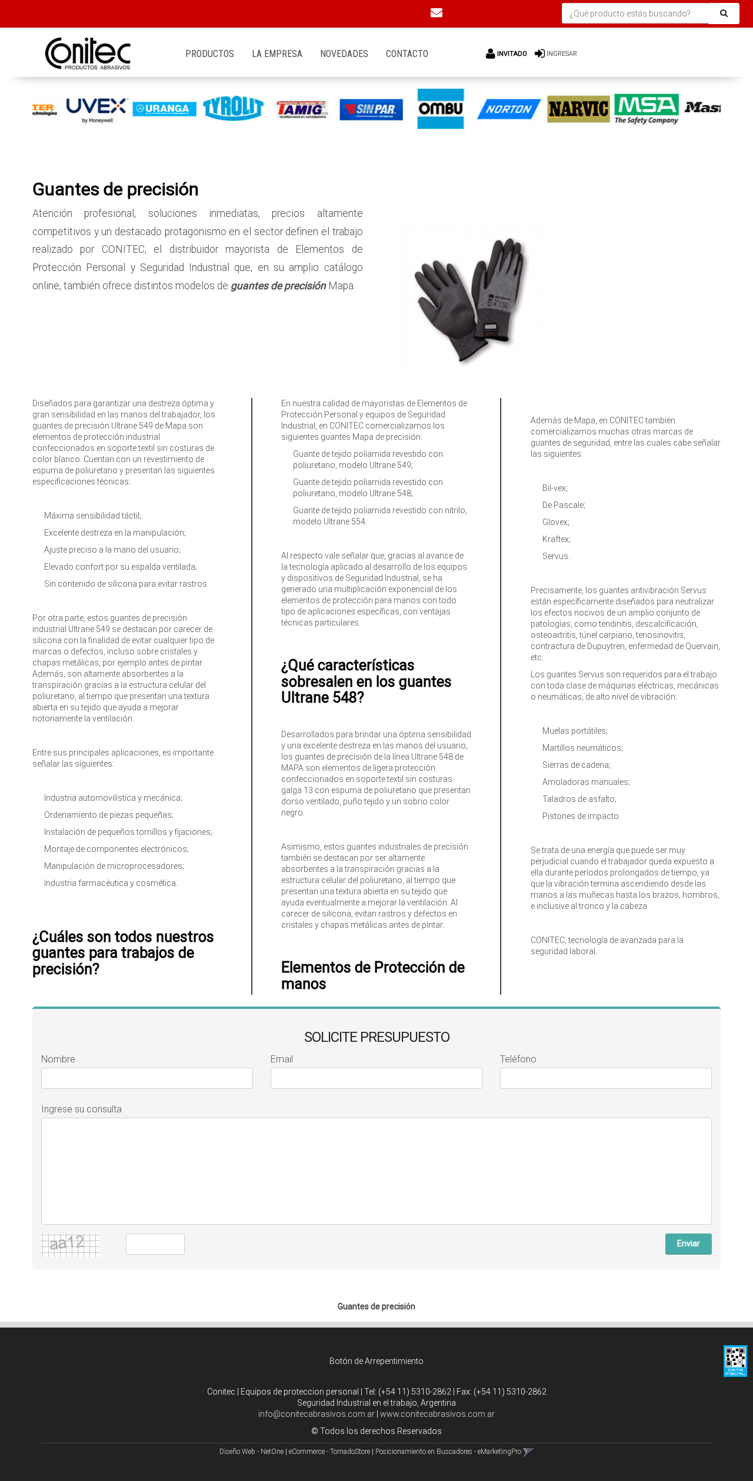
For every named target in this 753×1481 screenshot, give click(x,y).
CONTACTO (407, 53)
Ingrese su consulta (81, 1109)
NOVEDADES (344, 53)
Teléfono (518, 1059)
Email (282, 1059)
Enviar (688, 1243)
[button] (436, 12)
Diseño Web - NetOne (251, 1451)
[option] (71, 109)
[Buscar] (723, 13)
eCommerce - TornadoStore (329, 1451)
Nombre (58, 1059)
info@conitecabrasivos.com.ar (316, 1414)
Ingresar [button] (562, 54)
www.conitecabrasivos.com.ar (437, 1414)
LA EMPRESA (277, 53)
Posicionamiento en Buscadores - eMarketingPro (448, 1451)
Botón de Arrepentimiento (376, 1361)
